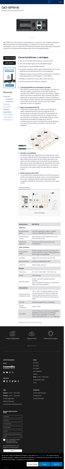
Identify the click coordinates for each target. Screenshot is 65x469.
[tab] (24, 187)
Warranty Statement (8, 401)
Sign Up (13, 450)
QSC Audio (6, 378)
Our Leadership (37, 371)
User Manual (9, 63)
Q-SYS (4, 363)
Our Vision (36, 366)
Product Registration (8, 399)
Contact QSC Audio (38, 399)
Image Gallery (7, 112)
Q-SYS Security (8, 120)
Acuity (35, 383)
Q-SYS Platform (8, 115)
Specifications (10, 58)
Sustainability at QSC (38, 380)
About (35, 360)
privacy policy (14, 447)
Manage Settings (32, 464)
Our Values (36, 368)
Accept (44, 464)
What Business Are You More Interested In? (12, 434)
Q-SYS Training (8, 117)
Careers (35, 374)
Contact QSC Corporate (39, 393)
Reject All (56, 464)
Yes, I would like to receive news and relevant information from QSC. (13, 441)
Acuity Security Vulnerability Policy (12, 404)
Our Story (35, 363)
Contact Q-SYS (37, 395)
